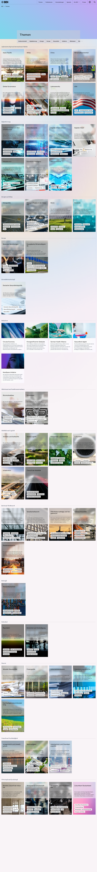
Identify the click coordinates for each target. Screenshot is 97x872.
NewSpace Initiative (9, 372)
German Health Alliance (58, 342)
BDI (2, 6)
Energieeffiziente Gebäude (36, 342)
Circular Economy (9, 342)
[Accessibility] (89, 2)
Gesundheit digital (80, 342)
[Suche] (94, 2)
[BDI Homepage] (4, 2)
